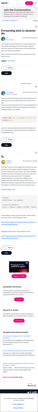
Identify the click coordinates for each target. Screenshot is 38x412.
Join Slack (19, 299)
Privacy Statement (18, 404)
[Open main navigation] (36, 3)
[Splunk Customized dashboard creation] (33, 83)
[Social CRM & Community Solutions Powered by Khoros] (32, 385)
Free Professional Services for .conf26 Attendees (18, 351)
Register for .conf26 (19, 276)
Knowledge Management (10, 20)
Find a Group (19, 320)
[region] (19, 402)
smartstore (11, 61)
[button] (36, 27)
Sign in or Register (15, 14)
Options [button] (35, 21)
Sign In (29, 3)
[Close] (35, 396)
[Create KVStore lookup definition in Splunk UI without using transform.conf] (36, 83)
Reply (6, 73)
